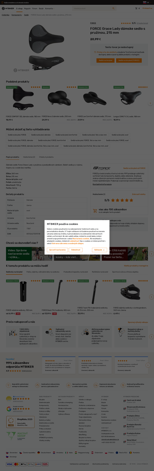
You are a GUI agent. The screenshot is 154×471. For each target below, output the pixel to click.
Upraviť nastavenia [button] (57, 250)
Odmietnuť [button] (75, 250)
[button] (74, 241)
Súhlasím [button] (99, 250)
